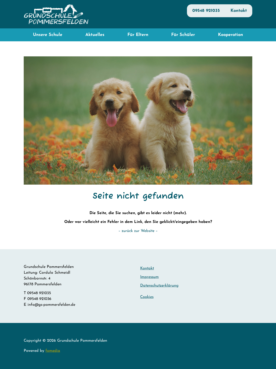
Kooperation (230, 35)
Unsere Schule (47, 35)
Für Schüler (183, 35)
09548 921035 (206, 11)
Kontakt (239, 11)
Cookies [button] (147, 297)
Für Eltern (137, 35)
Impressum (149, 277)
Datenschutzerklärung (159, 286)
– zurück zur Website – (138, 231)
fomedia (52, 351)
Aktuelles (94, 35)
